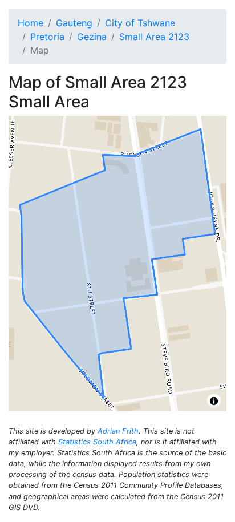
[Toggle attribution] (214, 401)
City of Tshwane (140, 23)
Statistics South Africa (97, 442)
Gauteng (74, 23)
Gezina (92, 36)
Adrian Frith (118, 431)
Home (30, 23)
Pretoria (47, 36)
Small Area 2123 (154, 36)
